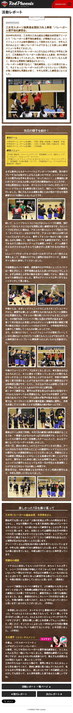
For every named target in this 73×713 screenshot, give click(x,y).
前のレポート (20, 694)
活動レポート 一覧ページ (35, 686)
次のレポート (53, 694)
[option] (36, 98)
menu (69, 4)
